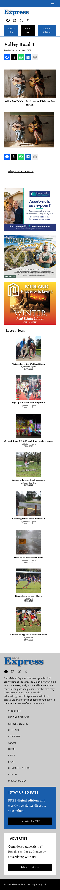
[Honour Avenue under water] (28, 542)
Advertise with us (30, 867)
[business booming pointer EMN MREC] (30, 256)
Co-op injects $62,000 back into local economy (28, 441)
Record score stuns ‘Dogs (28, 596)
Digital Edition (46, 30)
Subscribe (11, 30)
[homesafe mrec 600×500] (30, 209)
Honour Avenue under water (28, 557)
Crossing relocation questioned (28, 518)
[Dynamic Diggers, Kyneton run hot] (28, 620)
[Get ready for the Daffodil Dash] (28, 349)
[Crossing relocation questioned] (28, 504)
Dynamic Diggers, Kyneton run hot (28, 634)
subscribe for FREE (30, 821)
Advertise (28, 30)
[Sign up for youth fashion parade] (28, 388)
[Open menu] (52, 3)
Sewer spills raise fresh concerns (28, 480)
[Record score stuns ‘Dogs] (28, 581)
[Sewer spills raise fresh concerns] (28, 465)
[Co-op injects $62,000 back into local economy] (28, 426)
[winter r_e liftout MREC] (30, 303)
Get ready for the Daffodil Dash (28, 364)
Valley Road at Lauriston (21, 171)
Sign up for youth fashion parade (28, 402)
